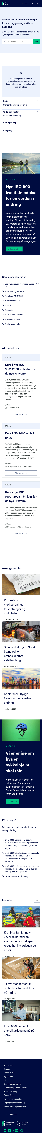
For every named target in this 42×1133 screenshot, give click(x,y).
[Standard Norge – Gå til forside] (6, 3)
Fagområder (9, 1095)
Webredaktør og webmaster (15, 1106)
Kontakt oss (8, 1065)
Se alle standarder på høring (16, 876)
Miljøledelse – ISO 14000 (15, 314)
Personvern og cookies (13, 1099)
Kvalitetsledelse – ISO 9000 (16, 300)
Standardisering (10, 1091)
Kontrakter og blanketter (15, 291)
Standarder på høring (12, 1084)
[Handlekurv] (32, 3)
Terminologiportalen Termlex (15, 1087)
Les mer (11, 801)
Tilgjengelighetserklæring (14, 1102)
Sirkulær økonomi (12, 319)
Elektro (8, 305)
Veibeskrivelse (9, 1072)
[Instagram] (21, 1130)
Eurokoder (9, 310)
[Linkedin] (5, 1130)
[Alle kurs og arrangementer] (37, 348)
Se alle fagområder (12, 324)
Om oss (7, 1069)
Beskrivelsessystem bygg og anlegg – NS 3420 (22, 285)
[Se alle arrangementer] (37, 568)
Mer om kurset (26, 414)
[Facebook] (9, 1130)
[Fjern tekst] (30, 41)
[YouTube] (15, 1130)
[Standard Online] (22, 1123)
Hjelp (6, 1080)
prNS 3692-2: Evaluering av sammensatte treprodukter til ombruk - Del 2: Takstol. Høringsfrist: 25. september (22, 869)
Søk (36, 41)
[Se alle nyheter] (37, 900)
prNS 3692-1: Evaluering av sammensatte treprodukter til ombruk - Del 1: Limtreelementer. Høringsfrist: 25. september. (22, 857)
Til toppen (13, 1114)
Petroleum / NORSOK (14, 296)
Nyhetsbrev (8, 1076)
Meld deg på (13, 249)
